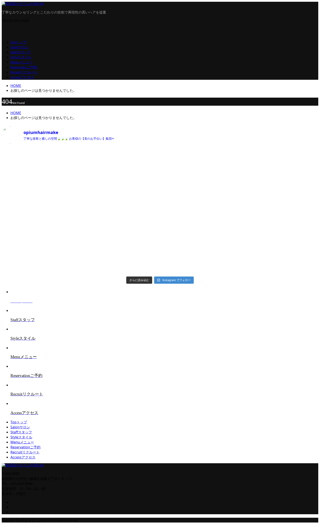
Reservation (23, 67)
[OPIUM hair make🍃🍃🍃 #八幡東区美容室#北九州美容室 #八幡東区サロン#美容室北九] (200, 256)
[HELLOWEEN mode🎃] (120, 253)
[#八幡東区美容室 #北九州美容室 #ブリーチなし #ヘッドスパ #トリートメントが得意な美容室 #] (200, 216)
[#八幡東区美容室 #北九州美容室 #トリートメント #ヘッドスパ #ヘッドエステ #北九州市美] (279, 235)
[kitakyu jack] (120, 151)
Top (18, 42)
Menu (21, 62)
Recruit (24, 72)
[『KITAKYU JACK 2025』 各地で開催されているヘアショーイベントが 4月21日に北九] (200, 176)
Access (22, 77)
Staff (20, 52)
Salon (19, 47)
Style (20, 57)
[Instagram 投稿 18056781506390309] (40, 151)
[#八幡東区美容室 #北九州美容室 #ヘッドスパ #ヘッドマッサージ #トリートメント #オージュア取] (279, 156)
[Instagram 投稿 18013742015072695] (120, 208)
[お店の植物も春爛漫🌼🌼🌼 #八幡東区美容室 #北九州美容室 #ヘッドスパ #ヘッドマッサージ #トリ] (40, 216)
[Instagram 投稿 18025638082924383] (40, 253)
